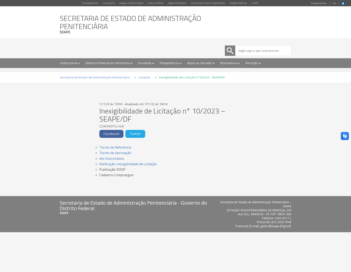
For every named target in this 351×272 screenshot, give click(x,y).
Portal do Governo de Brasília (208, 2)
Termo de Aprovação (115, 153)
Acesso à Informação (131, 2)
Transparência (89, 2)
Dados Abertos (238, 2)
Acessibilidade (319, 3)
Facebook (111, 134)
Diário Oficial (155, 2)
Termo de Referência (115, 147)
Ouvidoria (109, 2)
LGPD (255, 2)
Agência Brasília (177, 2)
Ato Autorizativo (111, 158)
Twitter (135, 134)
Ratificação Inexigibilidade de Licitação (128, 164)
